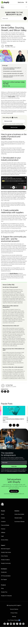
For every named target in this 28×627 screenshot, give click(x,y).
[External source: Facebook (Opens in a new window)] (5, 624)
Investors (3, 521)
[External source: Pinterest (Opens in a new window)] (23, 624)
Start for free (21, 2)
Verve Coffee (11, 96)
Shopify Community (6, 563)
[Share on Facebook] (2, 391)
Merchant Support (5, 548)
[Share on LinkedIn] (8, 391)
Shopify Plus (4, 592)
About (2, 514)
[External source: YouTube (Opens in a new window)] (11, 624)
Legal (2, 536)
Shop (2, 588)
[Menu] (26, 2)
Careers (3, 518)
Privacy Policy (22, 471)
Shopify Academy (5, 559)
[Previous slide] (10, 425)
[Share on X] (5, 391)
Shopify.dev (4, 572)
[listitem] (14, 414)
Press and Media (5, 525)
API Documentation (6, 575)
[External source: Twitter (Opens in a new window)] (8, 624)
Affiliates (3, 532)
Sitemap (14, 616)
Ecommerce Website (19, 521)
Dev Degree (4, 579)
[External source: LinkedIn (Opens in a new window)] (20, 624)
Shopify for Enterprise (6, 595)
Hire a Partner (4, 556)
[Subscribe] (25, 18)
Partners (3, 529)
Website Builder (18, 518)
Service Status (4, 539)
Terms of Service (14, 609)
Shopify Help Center (6, 552)
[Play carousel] (14, 425)
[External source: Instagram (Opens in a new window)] (14, 624)
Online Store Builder (19, 514)
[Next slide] (17, 425)
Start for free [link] (14, 127)
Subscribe (14, 466)
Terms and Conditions (12, 471)
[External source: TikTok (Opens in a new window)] (17, 624)
